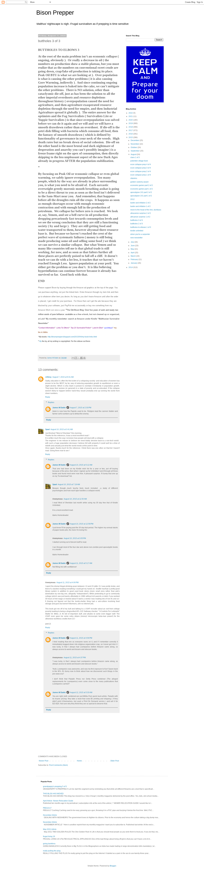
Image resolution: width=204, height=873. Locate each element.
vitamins (133, 178)
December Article (50, 815)
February (134, 259)
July (132, 242)
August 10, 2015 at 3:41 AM (61, 429)
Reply (47, 397)
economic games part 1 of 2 (141, 189)
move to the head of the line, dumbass (145, 210)
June (133, 246)
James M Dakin (59, 408)
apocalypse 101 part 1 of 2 (141, 196)
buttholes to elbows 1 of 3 (140, 227)
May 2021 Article (49, 829)
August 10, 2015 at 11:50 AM (75, 499)
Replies (51, 402)
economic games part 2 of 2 (141, 185)
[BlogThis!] (75, 357)
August (134, 154)
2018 (131, 127)
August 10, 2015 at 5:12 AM (81, 465)
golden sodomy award (139, 182)
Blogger (113, 866)
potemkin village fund (139, 161)
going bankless (49, 844)
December (135, 140)
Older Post (114, 761)
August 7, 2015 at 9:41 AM (63, 377)
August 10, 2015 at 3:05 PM (75, 538)
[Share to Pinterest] (84, 357)
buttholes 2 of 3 (136, 224)
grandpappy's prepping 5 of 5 (55, 786)
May (133, 249)
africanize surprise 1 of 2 (140, 217)
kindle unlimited (136, 231)
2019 (131, 123)
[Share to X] (78, 357)
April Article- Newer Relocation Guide (58, 801)
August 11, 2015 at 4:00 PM (67, 582)
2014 (131, 267)
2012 (132, 199)
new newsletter (136, 238)
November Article (50, 822)
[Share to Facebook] (81, 357)
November (135, 144)
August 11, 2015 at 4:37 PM (75, 658)
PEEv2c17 (47, 808)
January (134, 263)
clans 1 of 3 (135, 157)
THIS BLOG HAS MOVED (53, 794)
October (134, 147)
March (133, 256)
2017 (131, 130)
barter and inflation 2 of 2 (140, 203)
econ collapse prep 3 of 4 (140, 168)
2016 (131, 134)
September (135, 151)
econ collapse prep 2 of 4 (140, 171)
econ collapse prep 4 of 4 (140, 164)
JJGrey (48, 377)
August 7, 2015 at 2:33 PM (80, 408)
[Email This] (73, 357)
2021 (131, 116)
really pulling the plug (51, 851)
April (133, 253)
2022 (131, 113)
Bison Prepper (55, 12)
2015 (131, 137)
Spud (47, 429)
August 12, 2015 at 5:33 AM (81, 692)
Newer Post (43, 761)
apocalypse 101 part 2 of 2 (141, 192)
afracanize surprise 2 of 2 (140, 213)
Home (79, 761)
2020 (131, 120)
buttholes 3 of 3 (136, 220)
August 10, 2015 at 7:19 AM (69, 484)
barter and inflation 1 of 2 (140, 206)
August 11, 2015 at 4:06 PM (81, 638)
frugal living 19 (49, 836)
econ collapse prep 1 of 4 (140, 175)
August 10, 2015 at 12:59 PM (81, 524)
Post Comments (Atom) (58, 765)
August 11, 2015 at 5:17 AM (81, 563)
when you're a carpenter (140, 234)
